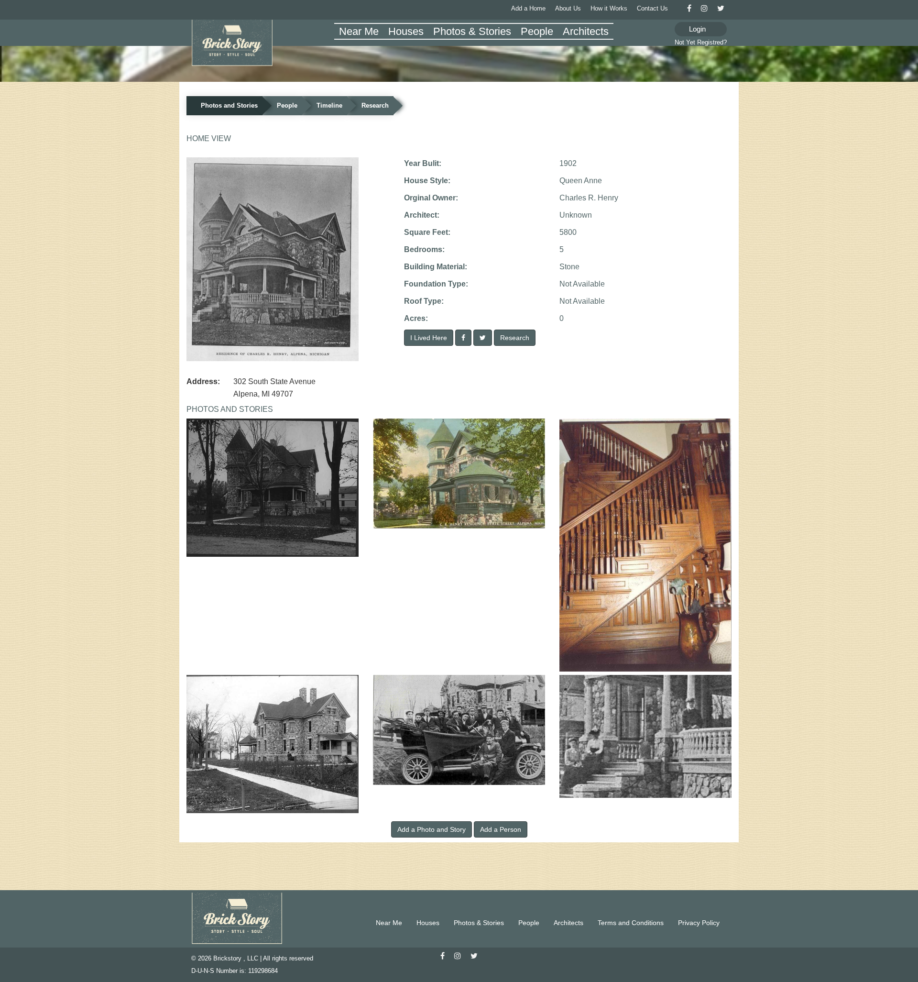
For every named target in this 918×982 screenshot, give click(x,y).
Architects (586, 31)
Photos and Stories (229, 105)
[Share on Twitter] (482, 338)
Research (375, 105)
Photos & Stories (472, 31)
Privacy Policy (699, 923)
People (537, 31)
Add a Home (528, 8)
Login (697, 29)
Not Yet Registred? (701, 42)
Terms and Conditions (631, 923)
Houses (406, 31)
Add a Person (500, 829)
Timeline (329, 105)
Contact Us (652, 8)
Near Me (359, 31)
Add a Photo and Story (431, 829)
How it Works (608, 8)
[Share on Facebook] (463, 338)
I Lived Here (428, 338)
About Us (568, 8)
